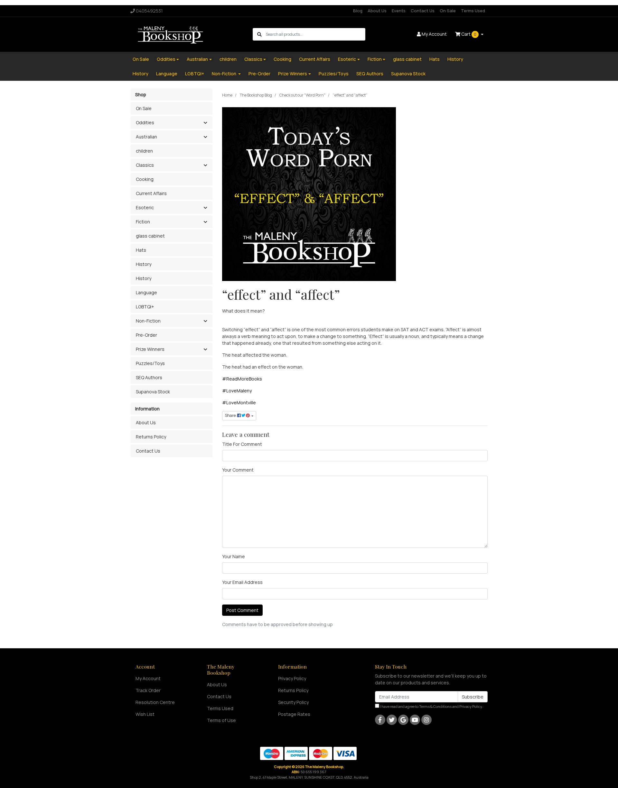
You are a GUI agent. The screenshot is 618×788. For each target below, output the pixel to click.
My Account (148, 678)
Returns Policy (151, 437)
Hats (434, 59)
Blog (357, 11)
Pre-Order (259, 73)
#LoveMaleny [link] (237, 391)
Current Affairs (314, 59)
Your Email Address (242, 582)
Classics (253, 59)
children (228, 59)
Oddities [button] (145, 122)
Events (399, 11)
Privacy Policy (292, 678)
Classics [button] (145, 165)
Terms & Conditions (435, 706)
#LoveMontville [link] (239, 402)
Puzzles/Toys (334, 73)
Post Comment (242, 610)
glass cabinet (407, 59)
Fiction (375, 59)
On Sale (448, 11)
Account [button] (434, 34)
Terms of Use (221, 720)
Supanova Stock (408, 73)
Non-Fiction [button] (148, 321)
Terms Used (473, 11)
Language (166, 73)
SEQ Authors (369, 73)
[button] (205, 122)
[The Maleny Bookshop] (171, 34)
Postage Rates (294, 714)
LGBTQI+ (194, 73)
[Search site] (259, 34)
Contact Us (423, 11)
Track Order (148, 690)
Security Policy (293, 702)
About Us (377, 11)
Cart (468, 34)
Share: (231, 415)
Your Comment (238, 470)
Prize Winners (292, 73)
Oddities (166, 59)
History (455, 59)
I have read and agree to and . (431, 706)
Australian (197, 59)
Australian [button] (146, 137)
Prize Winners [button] (150, 349)
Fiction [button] (143, 222)
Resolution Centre (155, 702)
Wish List (145, 714)
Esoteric (347, 59)
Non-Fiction (224, 73)
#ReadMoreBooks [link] (242, 379)
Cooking (282, 59)
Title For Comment (242, 444)
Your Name (233, 556)
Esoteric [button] (145, 207)
